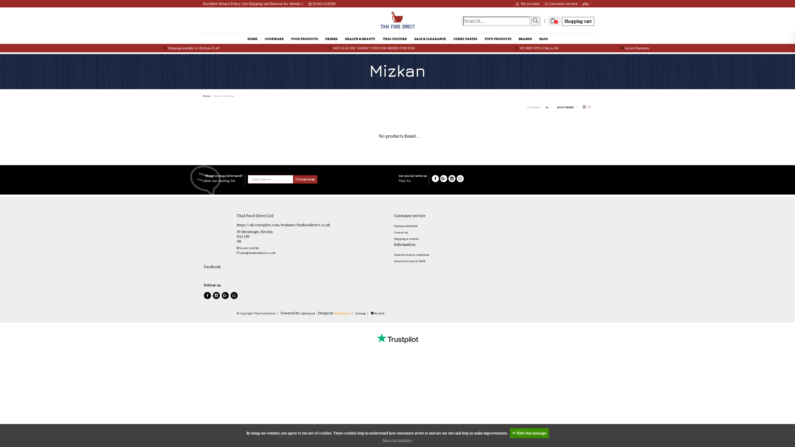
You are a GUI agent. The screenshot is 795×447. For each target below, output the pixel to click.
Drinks (331, 38)
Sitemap (360, 313)
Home (252, 38)
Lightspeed (307, 313)
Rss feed (378, 313)
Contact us (401, 232)
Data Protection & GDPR (409, 261)
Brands (525, 38)
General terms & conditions (411, 254)
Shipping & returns (406, 238)
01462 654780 (324, 4)
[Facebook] (435, 179)
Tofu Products (497, 38)
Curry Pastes (465, 38)
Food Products (304, 38)
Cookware (274, 38)
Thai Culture (395, 38)
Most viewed (565, 107)
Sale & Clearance (430, 38)
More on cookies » (397, 440)
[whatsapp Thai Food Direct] (460, 179)
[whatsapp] (234, 296)
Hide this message (531, 433)
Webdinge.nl (342, 313)
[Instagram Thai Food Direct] (451, 179)
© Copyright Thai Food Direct (256, 313)
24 (547, 107)
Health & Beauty (360, 38)
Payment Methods (406, 226)
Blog (543, 38)
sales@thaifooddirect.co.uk (257, 253)
